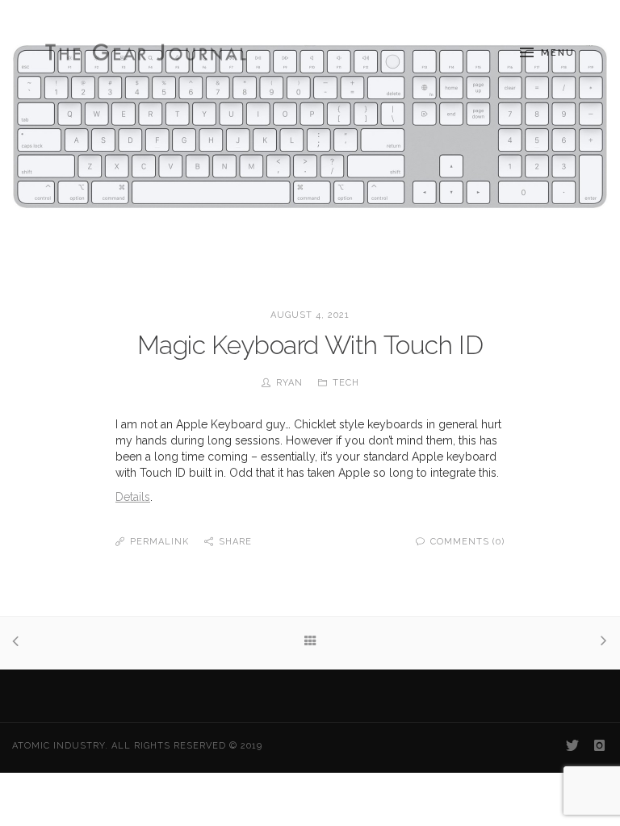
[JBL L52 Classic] (600, 642)
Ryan (289, 383)
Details (132, 496)
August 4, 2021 (310, 315)
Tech (346, 383)
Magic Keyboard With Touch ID (310, 345)
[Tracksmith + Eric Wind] (19, 643)
